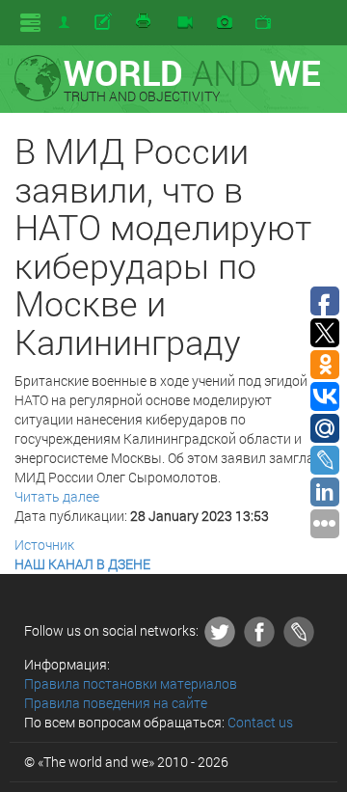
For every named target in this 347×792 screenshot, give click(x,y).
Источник (44, 544)
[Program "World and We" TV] (263, 23)
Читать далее (56, 496)
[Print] (144, 22)
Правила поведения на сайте (115, 703)
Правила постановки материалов (130, 683)
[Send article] (104, 22)
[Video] (185, 23)
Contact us (260, 722)
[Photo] (224, 23)
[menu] (30, 22)
